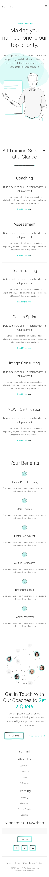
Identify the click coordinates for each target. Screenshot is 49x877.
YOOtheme (29, 870)
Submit (24, 839)
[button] (46, 6)
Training (24, 797)
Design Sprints (24, 809)
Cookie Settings (36, 863)
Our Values (24, 765)
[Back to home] (7, 6)
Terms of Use (21, 863)
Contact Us (14, 735)
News (24, 777)
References (24, 783)
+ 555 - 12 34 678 (36, 735)
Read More (22, 209)
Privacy (9, 863)
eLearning (24, 803)
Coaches (24, 814)
